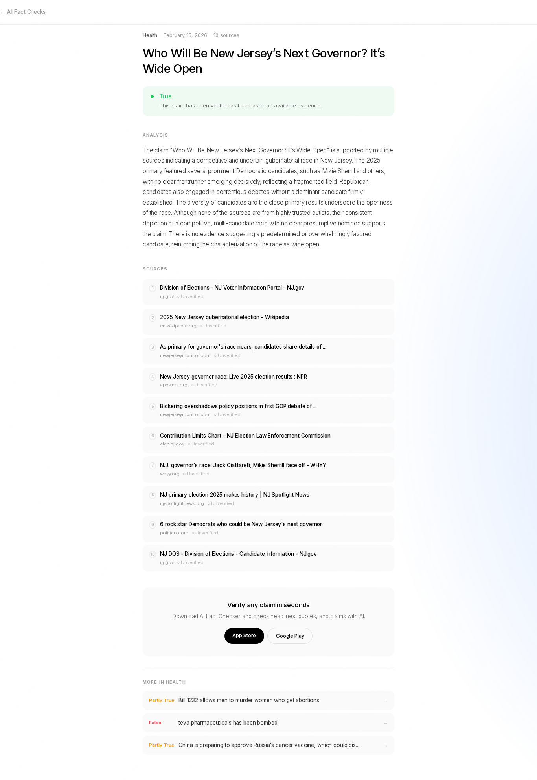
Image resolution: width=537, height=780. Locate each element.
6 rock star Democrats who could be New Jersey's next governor (241, 524)
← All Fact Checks (23, 12)
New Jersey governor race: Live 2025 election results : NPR (233, 376)
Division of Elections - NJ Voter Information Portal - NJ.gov (232, 288)
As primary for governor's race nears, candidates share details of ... (243, 347)
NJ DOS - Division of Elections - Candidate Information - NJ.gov (238, 554)
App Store (244, 635)
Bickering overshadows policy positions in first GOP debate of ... (238, 406)
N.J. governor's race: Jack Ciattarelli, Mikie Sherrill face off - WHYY (243, 465)
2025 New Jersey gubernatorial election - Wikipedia (224, 317)
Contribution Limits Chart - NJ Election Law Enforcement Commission (245, 436)
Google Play (290, 636)
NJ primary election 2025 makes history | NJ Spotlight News (234, 495)
